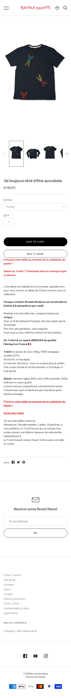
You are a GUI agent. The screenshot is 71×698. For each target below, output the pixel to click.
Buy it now (35, 254)
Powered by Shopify (35, 677)
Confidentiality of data (16, 608)
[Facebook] (25, 656)
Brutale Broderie (39, 673)
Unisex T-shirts (12, 575)
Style (8, 200)
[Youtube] (35, 656)
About (7, 589)
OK (35, 532)
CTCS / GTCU (11, 603)
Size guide (9, 579)
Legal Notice (11, 613)
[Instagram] (46, 656)
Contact (8, 594)
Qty (6, 215)
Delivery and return (14, 598)
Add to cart (35, 241)
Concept (8, 584)
